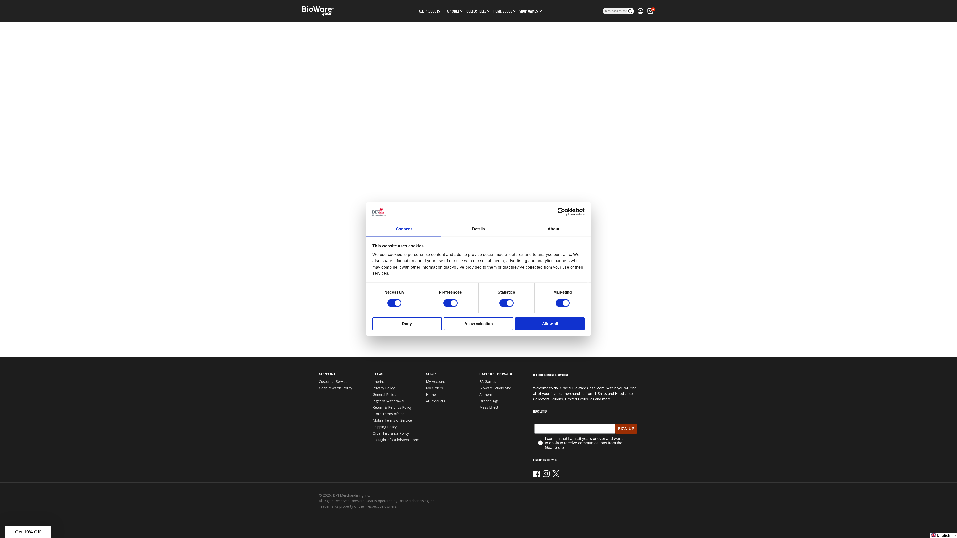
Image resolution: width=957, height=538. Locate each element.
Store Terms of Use (388, 413)
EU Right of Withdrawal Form (396, 439)
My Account (435, 381)
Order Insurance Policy (391, 433)
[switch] (450, 303)
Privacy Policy (384, 388)
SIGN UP (626, 429)
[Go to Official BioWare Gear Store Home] (341, 11)
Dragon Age (489, 401)
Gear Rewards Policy (335, 388)
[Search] (630, 11)
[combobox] (615, 11)
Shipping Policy (385, 426)
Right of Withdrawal (388, 401)
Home (431, 394)
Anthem (485, 394)
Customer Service (333, 381)
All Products (435, 401)
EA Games (487, 381)
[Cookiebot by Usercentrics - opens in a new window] (563, 212)
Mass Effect (488, 407)
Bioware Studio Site (495, 388)
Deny (407, 323)
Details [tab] (478, 229)
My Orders (434, 388)
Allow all (550, 323)
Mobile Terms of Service (392, 420)
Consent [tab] (404, 229)
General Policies (385, 394)
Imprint (378, 381)
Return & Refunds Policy (392, 407)
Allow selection (478, 323)
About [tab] (553, 229)
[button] (453, 11)
